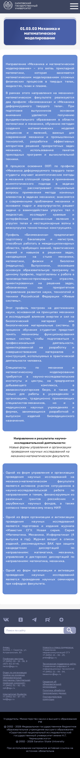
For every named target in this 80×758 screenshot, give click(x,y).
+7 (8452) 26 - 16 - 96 (14, 661)
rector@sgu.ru (10, 666)
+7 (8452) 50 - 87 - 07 (14, 696)
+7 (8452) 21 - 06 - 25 (54, 655)
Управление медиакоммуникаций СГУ (56, 651)
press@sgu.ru (50, 657)
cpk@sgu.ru (9, 688)
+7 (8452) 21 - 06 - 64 (54, 671)
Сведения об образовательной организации (52, 684)
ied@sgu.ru (9, 699)
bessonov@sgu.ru (52, 674)
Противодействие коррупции (52, 697)
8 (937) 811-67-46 (15, 662)
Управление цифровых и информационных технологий (58, 667)
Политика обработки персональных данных (54, 691)
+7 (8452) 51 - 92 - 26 (14, 685)
